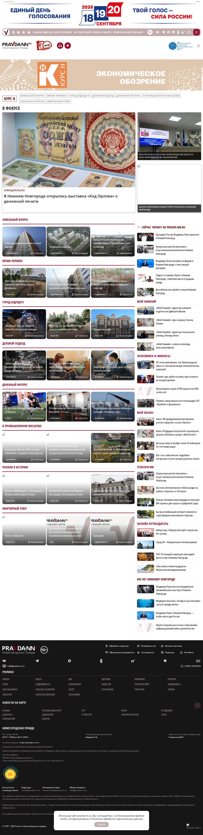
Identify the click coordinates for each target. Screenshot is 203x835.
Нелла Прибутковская (35, 335)
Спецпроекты (147, 652)
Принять (101, 824)
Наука (5, 684)
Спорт (71, 689)
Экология (7, 694)
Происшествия (141, 684)
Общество (106, 684)
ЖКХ (70, 679)
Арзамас (6, 710)
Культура (172, 679)
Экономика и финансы (153, 356)
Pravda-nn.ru (38, 253)
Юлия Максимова (125, 253)
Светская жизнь (9, 689)
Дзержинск (7, 714)
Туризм (171, 689)
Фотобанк (189, 652)
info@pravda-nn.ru (16, 666)
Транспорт (139, 689)
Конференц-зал (148, 646)
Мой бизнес (145, 412)
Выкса (124, 710)
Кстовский (87, 714)
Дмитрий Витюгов (36, 418)
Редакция (169, 652)
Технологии (145, 467)
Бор (83, 710)
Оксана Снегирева (81, 253)
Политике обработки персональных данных (117, 818)
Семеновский (8, 718)
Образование (75, 684)
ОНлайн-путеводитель (152, 523)
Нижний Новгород (130, 714)
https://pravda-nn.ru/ (29, 742)
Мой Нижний (146, 301)
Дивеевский (47, 714)
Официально (174, 684)
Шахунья (46, 718)
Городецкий (166, 710)
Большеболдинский (51, 710)
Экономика (74, 694)
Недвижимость (42, 684)
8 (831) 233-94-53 (193, 666)
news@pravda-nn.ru (30, 790)
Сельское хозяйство (45, 689)
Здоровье (106, 679)
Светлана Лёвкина (36, 377)
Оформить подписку (119, 646)
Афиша (5, 679)
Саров (163, 714)
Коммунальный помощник (128, 32)
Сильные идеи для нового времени (52, 32)
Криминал (139, 679)
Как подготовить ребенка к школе (92, 32)
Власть (38, 679)
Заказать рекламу (173, 646)
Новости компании (45, 694)
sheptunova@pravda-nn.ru (55, 790)
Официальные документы (121, 652)
